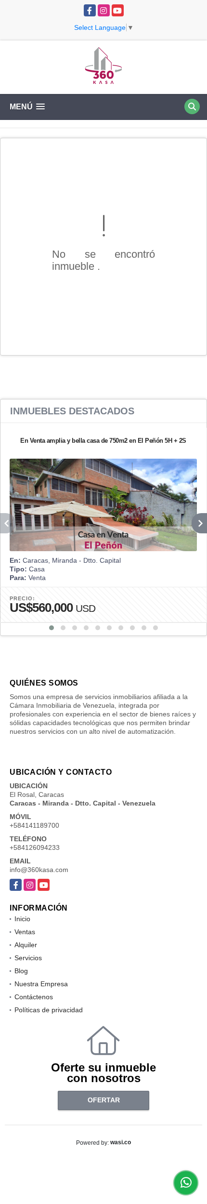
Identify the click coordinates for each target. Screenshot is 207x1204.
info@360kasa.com (39, 869)
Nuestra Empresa (41, 984)
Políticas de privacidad (48, 1010)
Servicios (28, 958)
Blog (21, 971)
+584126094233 (35, 847)
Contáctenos (33, 997)
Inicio (22, 919)
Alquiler (25, 945)
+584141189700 (34, 825)
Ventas (24, 932)
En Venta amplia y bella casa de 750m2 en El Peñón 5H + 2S (103, 440)
